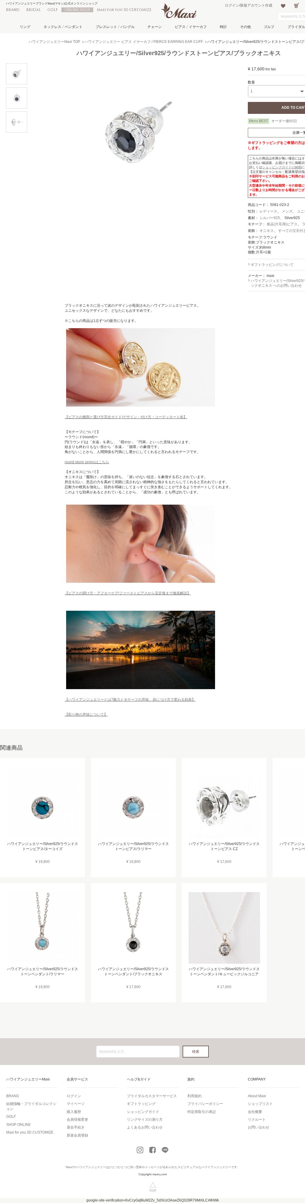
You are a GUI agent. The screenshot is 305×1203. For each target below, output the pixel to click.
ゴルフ (269, 26)
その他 (245, 26)
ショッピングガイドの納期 (281, 167)
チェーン (154, 26)
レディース (268, 211)
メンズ (287, 211)
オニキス (266, 231)
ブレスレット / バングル (115, 26)
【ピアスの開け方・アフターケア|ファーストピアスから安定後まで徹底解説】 (128, 593)
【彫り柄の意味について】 (86, 714)
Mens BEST (258, 121)
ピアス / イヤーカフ (191, 26)
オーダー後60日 (284, 121)
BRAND (13, 9)
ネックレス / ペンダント (63, 26)
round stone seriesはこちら (87, 462)
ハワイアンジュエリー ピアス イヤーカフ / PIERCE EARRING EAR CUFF (144, 42)
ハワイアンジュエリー (91, 1167)
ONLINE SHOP (77, 9)
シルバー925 (269, 218)
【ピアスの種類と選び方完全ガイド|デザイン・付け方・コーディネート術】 (126, 417)
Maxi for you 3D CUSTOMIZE (124, 9)
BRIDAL (33, 9)
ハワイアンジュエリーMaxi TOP (54, 42)
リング (25, 26)
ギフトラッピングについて (272, 265)
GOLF (52, 9)
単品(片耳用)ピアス (282, 224)
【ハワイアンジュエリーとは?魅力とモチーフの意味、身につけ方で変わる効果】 (130, 699)
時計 (223, 26)
